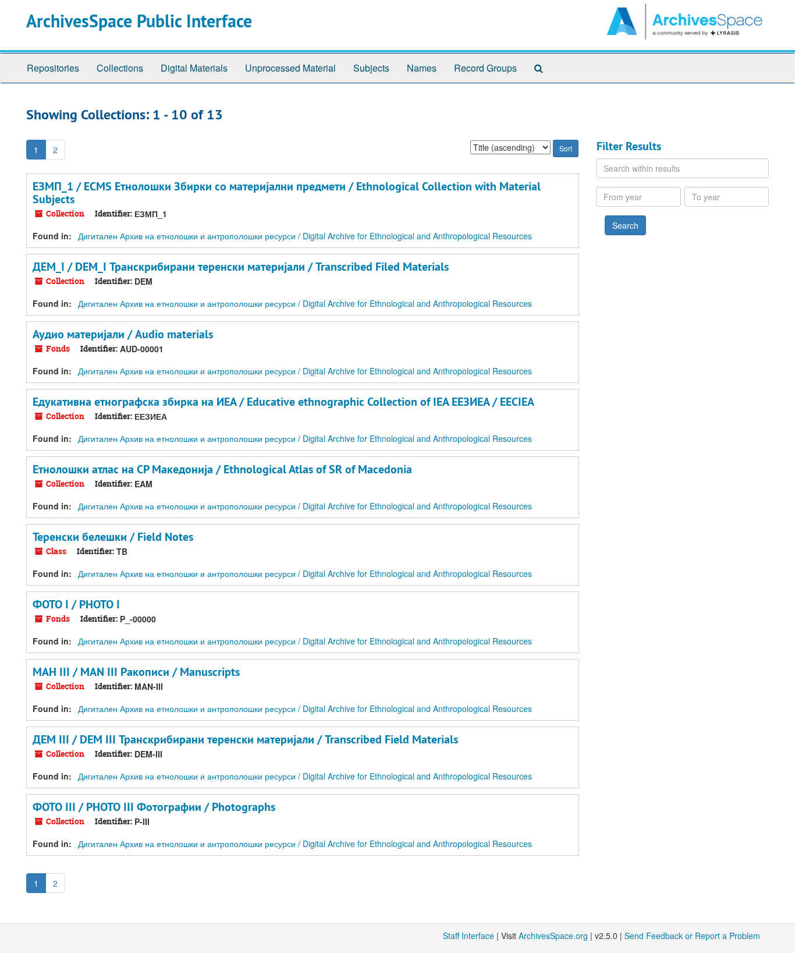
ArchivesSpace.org (553, 935)
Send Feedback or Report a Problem (692, 935)
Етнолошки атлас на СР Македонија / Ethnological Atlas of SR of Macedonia (222, 469)
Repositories (53, 68)
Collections (120, 68)
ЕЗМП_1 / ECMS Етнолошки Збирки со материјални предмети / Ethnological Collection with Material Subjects (287, 193)
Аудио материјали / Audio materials (123, 334)
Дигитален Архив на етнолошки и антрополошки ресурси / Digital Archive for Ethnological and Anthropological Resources (305, 236)
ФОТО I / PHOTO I (76, 604)
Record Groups (485, 68)
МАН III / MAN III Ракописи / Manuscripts (136, 671)
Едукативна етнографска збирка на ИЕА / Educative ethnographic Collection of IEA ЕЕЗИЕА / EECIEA (283, 401)
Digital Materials (194, 68)
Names (421, 68)
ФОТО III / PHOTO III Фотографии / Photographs (154, 806)
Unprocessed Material (290, 68)
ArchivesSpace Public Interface (139, 21)
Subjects (371, 68)
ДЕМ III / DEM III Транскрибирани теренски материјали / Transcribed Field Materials (245, 739)
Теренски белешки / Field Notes (113, 536)
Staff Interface (468, 935)
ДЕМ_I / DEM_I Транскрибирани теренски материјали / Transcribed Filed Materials (241, 266)
